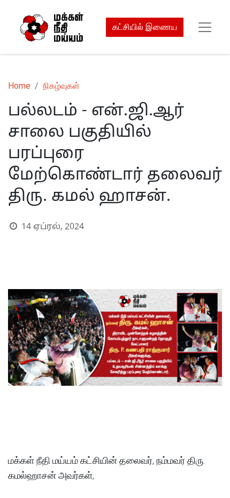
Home (19, 86)
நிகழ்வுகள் (61, 86)
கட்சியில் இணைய (144, 27)
